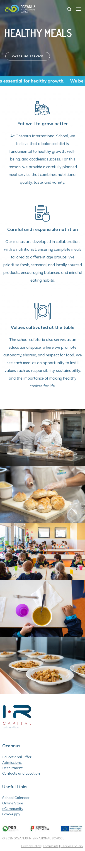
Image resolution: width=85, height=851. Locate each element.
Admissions (12, 762)
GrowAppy (11, 814)
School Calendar (15, 797)
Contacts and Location (21, 773)
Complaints (50, 846)
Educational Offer (16, 757)
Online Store (12, 803)
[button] (78, 9)
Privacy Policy (31, 846)
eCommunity (12, 808)
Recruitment (12, 768)
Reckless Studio (72, 846)
